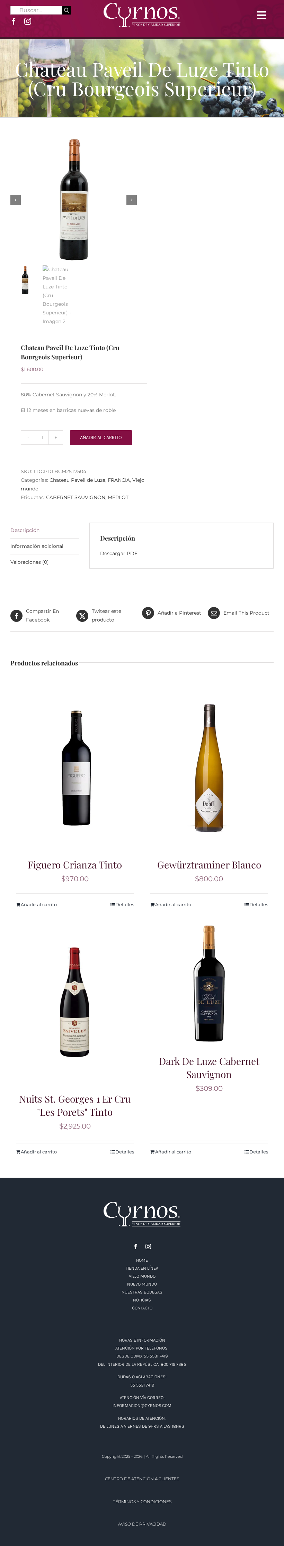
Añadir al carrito (101, 437)
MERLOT (118, 497)
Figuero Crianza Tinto (75, 864)
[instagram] (27, 21)
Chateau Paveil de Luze (77, 480)
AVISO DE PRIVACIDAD (142, 1524)
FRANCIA (119, 480)
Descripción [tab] (24, 530)
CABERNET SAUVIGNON (75, 497)
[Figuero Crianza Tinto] (75, 768)
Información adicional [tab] (36, 546)
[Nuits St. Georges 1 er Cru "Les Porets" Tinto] (75, 1002)
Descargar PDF (118, 553)
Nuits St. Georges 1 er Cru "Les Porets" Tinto (75, 1105)
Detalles (124, 904)
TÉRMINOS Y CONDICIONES (142, 1501)
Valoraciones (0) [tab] (29, 562)
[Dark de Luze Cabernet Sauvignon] (209, 983)
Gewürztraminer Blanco (209, 864)
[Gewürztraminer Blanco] (209, 768)
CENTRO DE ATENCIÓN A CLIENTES (142, 1478)
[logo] (142, 5)
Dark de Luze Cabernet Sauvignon (209, 1067)
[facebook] (13, 21)
